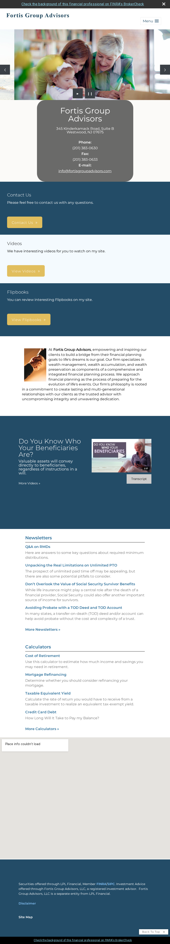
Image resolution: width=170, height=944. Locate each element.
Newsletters (38, 537)
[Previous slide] (5, 70)
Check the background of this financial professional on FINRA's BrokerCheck (82, 4)
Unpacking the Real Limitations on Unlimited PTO (71, 565)
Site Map (26, 917)
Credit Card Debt (40, 712)
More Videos (29, 483)
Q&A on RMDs (37, 547)
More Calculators (42, 729)
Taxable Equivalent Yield (48, 693)
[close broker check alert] (164, 4)
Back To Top (151, 931)
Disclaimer (27, 903)
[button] (150, 21)
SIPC (111, 884)
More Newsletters (42, 629)
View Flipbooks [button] (26, 320)
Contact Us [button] (22, 223)
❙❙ (90, 93)
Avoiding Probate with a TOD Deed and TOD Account (73, 608)
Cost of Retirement (42, 656)
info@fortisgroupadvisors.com (85, 171)
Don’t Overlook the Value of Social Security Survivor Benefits (80, 584)
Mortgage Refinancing (45, 674)
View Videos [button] (24, 271)
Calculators (38, 646)
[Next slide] (165, 70)
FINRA (101, 884)
